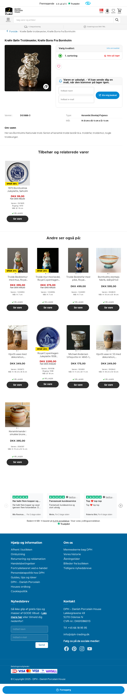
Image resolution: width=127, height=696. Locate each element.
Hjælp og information (26, 542)
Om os (68, 542)
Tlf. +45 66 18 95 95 (75, 628)
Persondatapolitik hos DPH (27, 573)
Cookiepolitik (19, 591)
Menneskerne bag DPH (78, 549)
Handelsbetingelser (23, 563)
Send (42, 645)
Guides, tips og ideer (24, 577)
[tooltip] (17, 189)
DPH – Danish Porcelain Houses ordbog (25, 584)
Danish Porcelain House (18, 10)
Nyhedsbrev (20, 601)
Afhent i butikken (21, 549)
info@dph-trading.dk (76, 634)
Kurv (119, 13)
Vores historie (72, 554)
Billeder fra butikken (76, 563)
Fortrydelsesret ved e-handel (29, 568)
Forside (13, 32)
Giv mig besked (109, 95)
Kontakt (69, 601)
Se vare (17, 219)
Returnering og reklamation (28, 559)
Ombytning (18, 554)
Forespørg (65, 690)
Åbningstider (72, 559)
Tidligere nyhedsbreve (78, 568)
